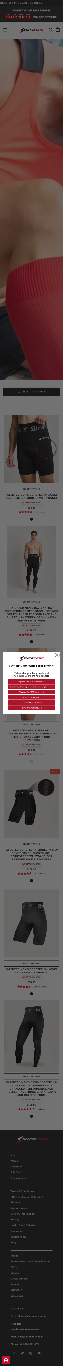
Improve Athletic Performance (31, 681)
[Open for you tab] (6, 1360)
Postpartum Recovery (31, 708)
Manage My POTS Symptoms (31, 692)
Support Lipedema (31, 697)
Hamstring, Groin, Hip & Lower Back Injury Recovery (32, 687)
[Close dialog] (57, 655)
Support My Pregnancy (31, 702)
